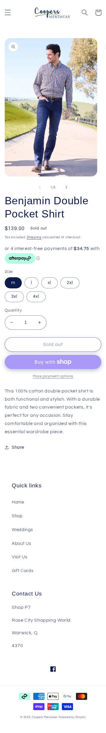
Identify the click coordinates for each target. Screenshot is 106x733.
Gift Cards (22, 571)
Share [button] (18, 447)
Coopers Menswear (45, 717)
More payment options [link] (53, 376)
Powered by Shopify (72, 717)
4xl (36, 296)
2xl (70, 282)
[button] (7, 12)
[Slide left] (39, 187)
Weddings (22, 530)
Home (18, 502)
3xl (14, 296)
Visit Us (19, 557)
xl (49, 282)
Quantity (13, 310)
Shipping (34, 237)
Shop (17, 516)
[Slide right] (66, 187)
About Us (21, 543)
